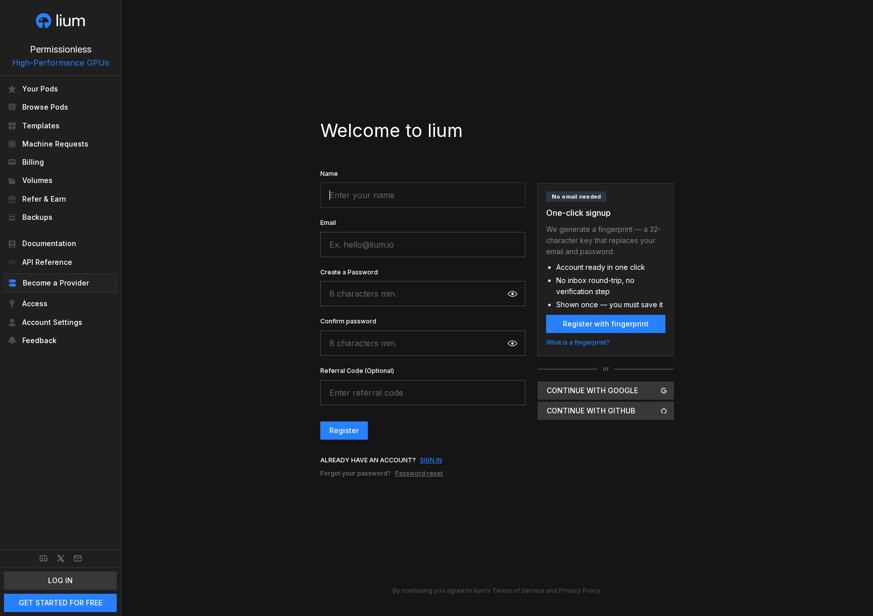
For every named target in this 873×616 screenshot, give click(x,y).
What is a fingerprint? (578, 342)
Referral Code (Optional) (357, 370)
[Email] (77, 558)
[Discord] (43, 558)
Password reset (419, 473)
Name (329, 173)
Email (328, 222)
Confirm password (348, 321)
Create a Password (349, 272)
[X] (60, 558)
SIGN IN (431, 460)
